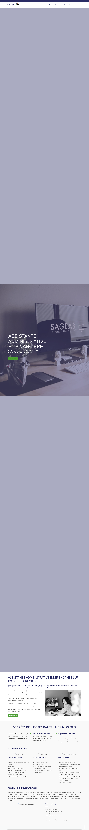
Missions (51, 4)
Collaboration (58, 4)
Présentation (43, 4)
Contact (78, 4)
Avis (73, 4)
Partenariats (67, 4)
